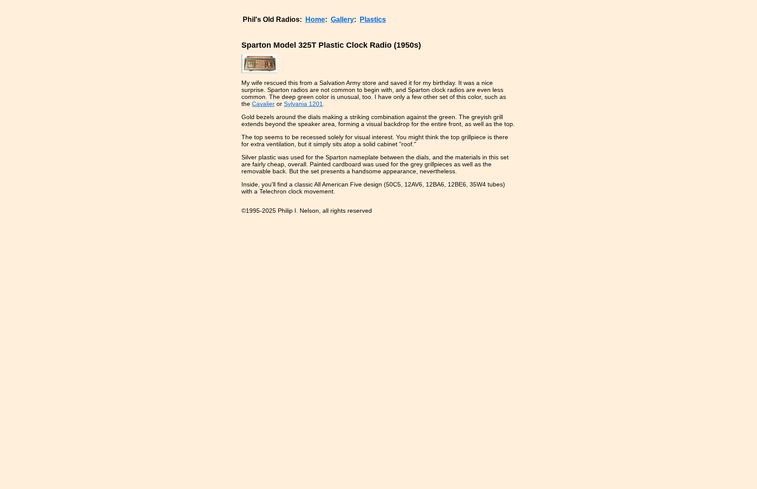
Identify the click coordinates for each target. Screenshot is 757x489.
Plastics (373, 19)
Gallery (342, 19)
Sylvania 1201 (303, 103)
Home (315, 19)
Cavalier (263, 103)
